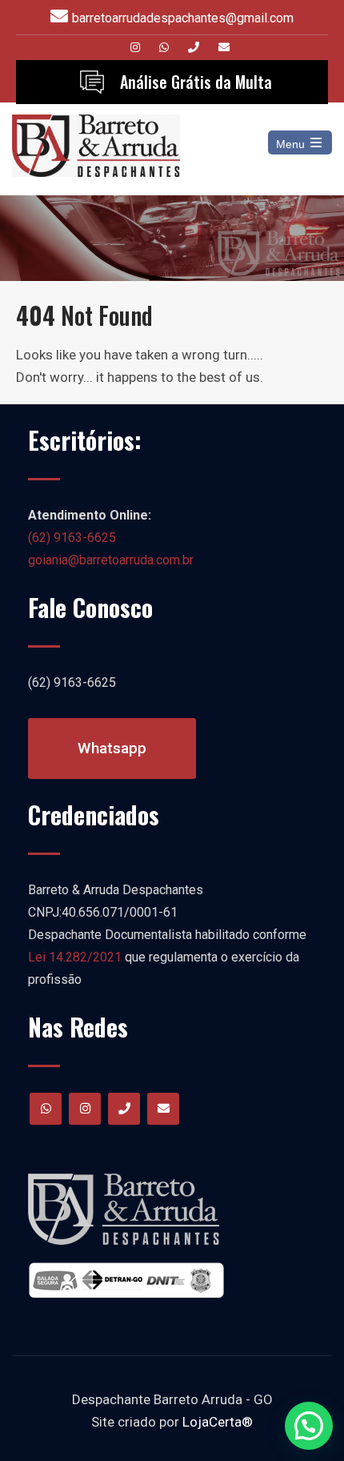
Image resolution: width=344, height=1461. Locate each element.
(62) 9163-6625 (72, 537)
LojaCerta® (217, 1422)
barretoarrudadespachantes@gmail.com (183, 18)
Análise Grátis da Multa (196, 82)
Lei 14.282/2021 (75, 957)
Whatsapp (112, 748)
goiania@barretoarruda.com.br (111, 560)
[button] (309, 1426)
